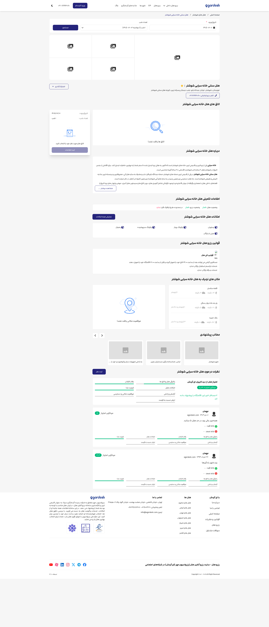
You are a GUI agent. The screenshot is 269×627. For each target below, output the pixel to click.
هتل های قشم (185, 533)
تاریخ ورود (211, 22)
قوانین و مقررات (212, 519)
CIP (149, 5)
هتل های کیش (185, 507)
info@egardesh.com (149, 512)
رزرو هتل (157, 5)
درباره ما (216, 502)
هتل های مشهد (184, 502)
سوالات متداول (213, 530)
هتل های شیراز (185, 523)
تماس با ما (215, 508)
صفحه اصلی (214, 513)
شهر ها (142, 5)
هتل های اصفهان (184, 518)
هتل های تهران (185, 512)
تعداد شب (143, 22)
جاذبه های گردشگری (129, 5)
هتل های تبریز (185, 528)
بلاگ (116, 5)
